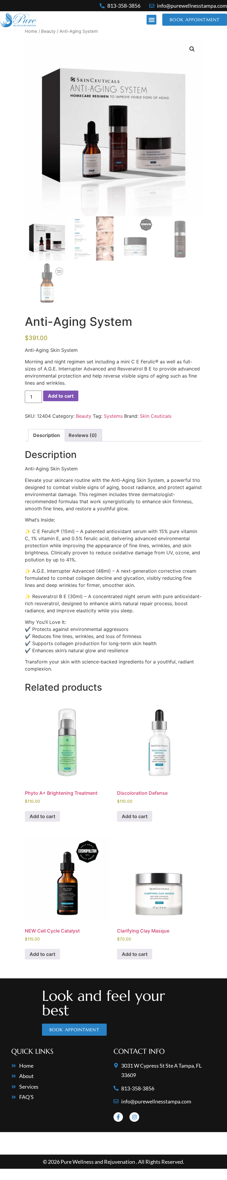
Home (31, 31)
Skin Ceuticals (155, 416)
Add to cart (61, 396)
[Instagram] (134, 1117)
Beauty (48, 31)
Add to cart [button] (42, 816)
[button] (151, 20)
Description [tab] (46, 435)
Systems (113, 416)
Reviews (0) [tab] (83, 435)
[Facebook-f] (118, 1117)
